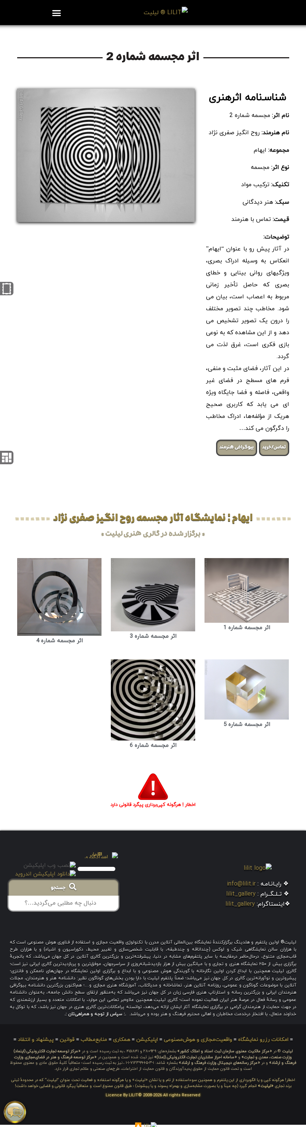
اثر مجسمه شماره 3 (153, 636)
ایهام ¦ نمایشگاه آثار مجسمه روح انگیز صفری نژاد (153, 518)
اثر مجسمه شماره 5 (247, 725)
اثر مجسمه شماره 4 (59, 641)
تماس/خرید (274, 447)
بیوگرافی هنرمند (236, 447)
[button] (57, 13)
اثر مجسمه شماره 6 (153, 745)
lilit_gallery (241, 894)
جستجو (60, 888)
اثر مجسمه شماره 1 (247, 628)
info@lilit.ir (241, 884)
